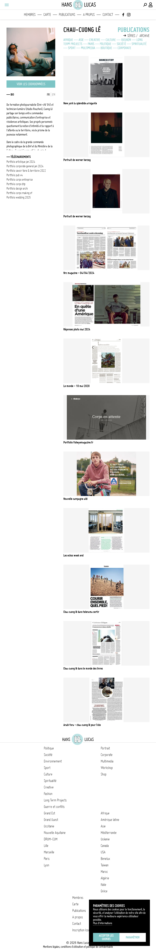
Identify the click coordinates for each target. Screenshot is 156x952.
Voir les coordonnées (31, 84)
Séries (131, 36)
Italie (103, 885)
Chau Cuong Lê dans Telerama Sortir (81, 612)
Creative (94, 40)
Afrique (68, 40)
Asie (81, 40)
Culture (111, 40)
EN (53, 95)
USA (103, 852)
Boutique (106, 48)
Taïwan (104, 865)
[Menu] (6, 4)
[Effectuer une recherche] (145, 5)
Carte (47, 15)
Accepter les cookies (106, 937)
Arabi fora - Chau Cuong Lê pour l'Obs (82, 725)
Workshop (107, 768)
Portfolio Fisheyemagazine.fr (78, 442)
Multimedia (88, 48)
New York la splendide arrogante (80, 103)
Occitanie (49, 826)
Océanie (105, 839)
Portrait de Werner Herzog (77, 160)
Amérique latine (110, 820)
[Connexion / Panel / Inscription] (151, 5)
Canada (105, 846)
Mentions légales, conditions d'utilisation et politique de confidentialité (78, 947)
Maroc (104, 872)
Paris (91, 44)
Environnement (53, 761)
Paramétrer (133, 937)
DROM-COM (50, 839)
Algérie (105, 878)
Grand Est (49, 813)
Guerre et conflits (54, 807)
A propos (89, 15)
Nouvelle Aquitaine (55, 833)
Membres (30, 15)
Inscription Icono (81, 930)
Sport (72, 48)
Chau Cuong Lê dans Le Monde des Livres (83, 668)
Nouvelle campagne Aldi (75, 499)
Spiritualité (139, 44)
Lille (46, 846)
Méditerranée (109, 833)
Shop (103, 774)
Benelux (105, 859)
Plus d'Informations (102, 923)
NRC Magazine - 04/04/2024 (78, 273)
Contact (108, 15)
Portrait (105, 748)
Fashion (126, 40)
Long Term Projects (55, 800)
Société (121, 44)
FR (48, 95)
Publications (67, 15)
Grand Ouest (51, 820)
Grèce (104, 891)
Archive (145, 36)
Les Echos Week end (73, 555)
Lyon (46, 865)
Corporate (124, 48)
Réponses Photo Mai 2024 (76, 329)
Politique (105, 44)
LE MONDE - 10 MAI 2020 (76, 386)
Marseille (49, 852)
